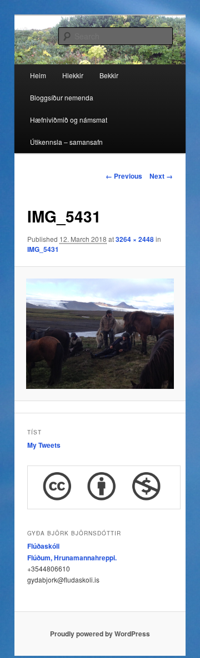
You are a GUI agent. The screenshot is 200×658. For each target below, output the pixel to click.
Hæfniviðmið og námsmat (68, 119)
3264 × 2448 (135, 239)
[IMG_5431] (99, 334)
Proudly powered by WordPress (100, 634)
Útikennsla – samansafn (66, 141)
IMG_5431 (43, 249)
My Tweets (44, 445)
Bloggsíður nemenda (61, 97)
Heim (38, 75)
